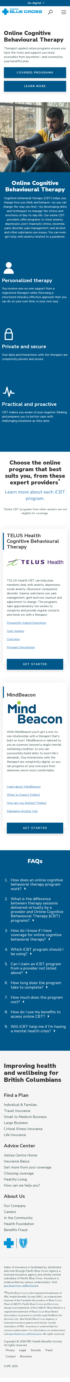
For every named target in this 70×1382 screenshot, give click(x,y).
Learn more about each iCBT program (35, 495)
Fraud (49, 1350)
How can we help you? (22, 1185)
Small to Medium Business (25, 1116)
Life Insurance (15, 1135)
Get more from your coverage (27, 1167)
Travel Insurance (17, 1110)
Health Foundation (19, 1224)
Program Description (21, 647)
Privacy (10, 1350)
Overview (13, 639)
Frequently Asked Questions (26, 623)
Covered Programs (35, 72)
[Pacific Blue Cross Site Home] (23, 12)
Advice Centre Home (20, 1155)
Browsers (26, 1356)
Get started (35, 664)
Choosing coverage (19, 1173)
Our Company (15, 1205)
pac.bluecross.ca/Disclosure (21, 1286)
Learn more (35, 86)
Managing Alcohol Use (22, 811)
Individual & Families (20, 1104)
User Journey (15, 631)
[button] (51, 12)
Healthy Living (15, 1179)
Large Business (16, 1122)
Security (36, 1350)
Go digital (34, 3)
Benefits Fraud (15, 1230)
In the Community (18, 1217)
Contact (11, 1356)
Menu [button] (64, 12)
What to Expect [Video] (23, 795)
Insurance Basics (17, 1161)
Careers (10, 1211)
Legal (22, 1350)
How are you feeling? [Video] (26, 803)
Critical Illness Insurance (23, 1129)
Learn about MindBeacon (24, 787)
